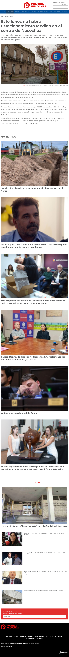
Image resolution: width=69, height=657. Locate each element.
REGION (17, 12)
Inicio (4, 12)
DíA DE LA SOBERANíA (63, 85)
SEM (32, 85)
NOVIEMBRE (54, 85)
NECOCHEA (10, 12)
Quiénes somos (30, 638)
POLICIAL (64, 12)
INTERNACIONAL (43, 12)
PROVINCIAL (25, 12)
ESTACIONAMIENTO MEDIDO (40, 85)
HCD (51, 12)
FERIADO (49, 85)
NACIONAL (33, 12)
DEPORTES (57, 12)
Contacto (40, 638)
